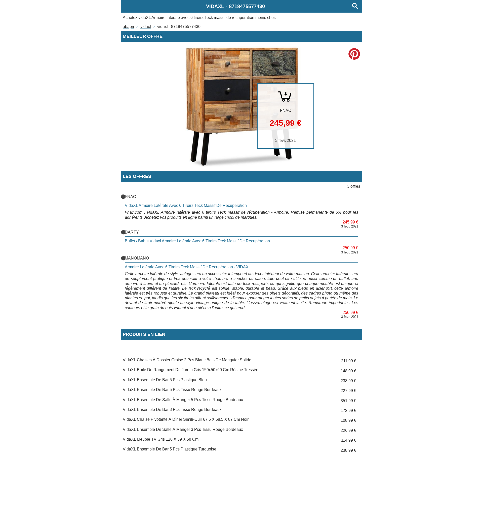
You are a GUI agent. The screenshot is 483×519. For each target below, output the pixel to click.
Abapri (128, 26)
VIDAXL (145, 26)
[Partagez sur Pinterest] (354, 54)
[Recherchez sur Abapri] (355, 6)
